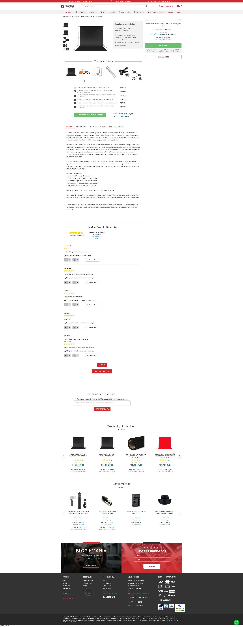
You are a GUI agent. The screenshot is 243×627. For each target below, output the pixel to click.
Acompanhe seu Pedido (135, 583)
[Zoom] (66, 25)
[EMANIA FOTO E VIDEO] (64, 16)
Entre (162, 6)
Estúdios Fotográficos (80, 185)
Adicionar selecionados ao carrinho (90, 115)
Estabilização (125, 12)
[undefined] (91, 39)
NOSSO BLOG (107, 588)
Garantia (131, 591)
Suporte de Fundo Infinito (92, 166)
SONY (64, 580)
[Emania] (67, 6)
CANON (65, 583)
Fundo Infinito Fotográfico (75, 161)
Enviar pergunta (102, 409)
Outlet (179, 12)
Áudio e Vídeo (140, 12)
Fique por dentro (91, 565)
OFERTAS (85, 585)
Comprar (163, 46)
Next (179, 456)
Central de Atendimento (136, 580)
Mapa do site (107, 585)
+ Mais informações (120, 45)
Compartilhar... (93, 260)
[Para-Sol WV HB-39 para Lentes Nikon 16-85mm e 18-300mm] (164, 501)
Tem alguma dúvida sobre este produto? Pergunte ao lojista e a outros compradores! (102, 399)
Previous (63, 456)
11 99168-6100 (137, 605)
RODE (64, 591)
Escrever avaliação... (102, 371)
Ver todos (68, 12)
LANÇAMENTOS (87, 583)
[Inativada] (160, 607)
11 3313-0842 (136, 602)
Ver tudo (121, 429)
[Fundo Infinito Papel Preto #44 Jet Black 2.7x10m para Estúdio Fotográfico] (136, 443)
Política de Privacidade (111, 593)
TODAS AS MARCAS (68, 598)
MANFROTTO (66, 585)
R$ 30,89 (167, 38)
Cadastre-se (169, 6)
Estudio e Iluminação (108, 12)
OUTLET (85, 588)
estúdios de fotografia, (75, 154)
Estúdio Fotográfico (75, 147)
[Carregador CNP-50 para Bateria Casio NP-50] (136, 501)
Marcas (170, 12)
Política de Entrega (134, 588)
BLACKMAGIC (66, 588)
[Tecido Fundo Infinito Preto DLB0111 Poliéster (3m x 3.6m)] (78, 443)
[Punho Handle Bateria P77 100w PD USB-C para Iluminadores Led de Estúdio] (78, 501)
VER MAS (102, 365)
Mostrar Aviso (4, 626)
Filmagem (94, 12)
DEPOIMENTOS (107, 583)
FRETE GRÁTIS (87, 591)
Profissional (95, 236)
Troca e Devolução (134, 585)
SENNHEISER (66, 596)
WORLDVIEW (66, 593)
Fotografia (81, 12)
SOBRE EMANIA (107, 580)
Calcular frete (163, 57)
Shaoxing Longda (151, 20)
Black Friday (107, 591)
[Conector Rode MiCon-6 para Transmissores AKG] (107, 501)
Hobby (96, 238)
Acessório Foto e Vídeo (157, 12)
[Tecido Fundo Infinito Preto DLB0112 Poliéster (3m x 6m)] (107, 443)
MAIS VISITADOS (88, 580)
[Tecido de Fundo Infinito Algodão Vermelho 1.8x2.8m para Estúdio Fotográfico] (164, 443)
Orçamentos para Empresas (139, 594)
